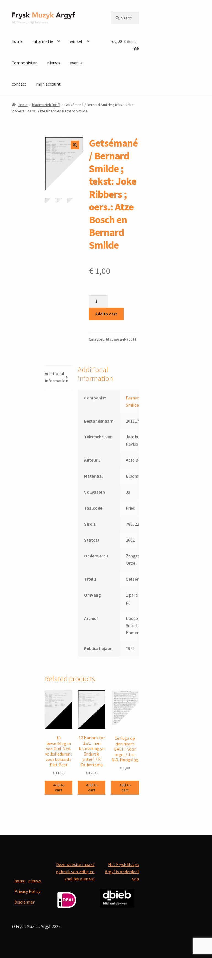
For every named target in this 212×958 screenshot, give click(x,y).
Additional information (56, 377)
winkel (76, 41)
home (17, 41)
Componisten (25, 62)
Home (23, 104)
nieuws (53, 62)
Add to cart (106, 314)
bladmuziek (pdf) (46, 104)
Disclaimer (24, 902)
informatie (42, 41)
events (76, 62)
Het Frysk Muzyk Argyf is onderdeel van (122, 871)
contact (19, 84)
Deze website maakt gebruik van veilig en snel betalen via (75, 871)
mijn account (48, 84)
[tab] (58, 377)
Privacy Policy (27, 891)
